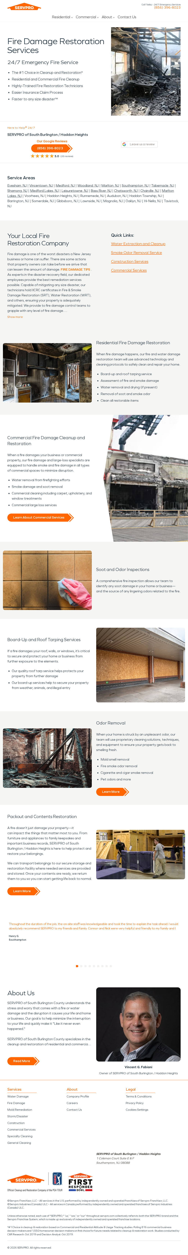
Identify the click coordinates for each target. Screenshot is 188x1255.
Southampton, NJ (135, 186)
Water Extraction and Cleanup (138, 243)
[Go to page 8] (107, 966)
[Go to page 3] (86, 966)
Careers (72, 1103)
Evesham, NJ (17, 186)
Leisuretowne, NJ (75, 191)
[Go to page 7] (102, 966)
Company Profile (78, 1096)
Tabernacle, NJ (162, 186)
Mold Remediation (19, 1109)
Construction (16, 1123)
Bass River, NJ (101, 191)
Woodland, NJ (88, 186)
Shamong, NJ (17, 191)
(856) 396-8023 (167, 8)
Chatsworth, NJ (126, 191)
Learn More (111, 792)
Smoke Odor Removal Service (136, 252)
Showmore (15, 317)
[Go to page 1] (77, 966)
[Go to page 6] (98, 966)
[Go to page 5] (94, 966)
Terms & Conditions (138, 1096)
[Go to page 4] (90, 966)
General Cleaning (19, 1143)
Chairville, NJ (149, 191)
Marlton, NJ (110, 186)
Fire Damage (16, 1103)
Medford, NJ (65, 186)
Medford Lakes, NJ (44, 191)
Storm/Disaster (17, 1116)
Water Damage (18, 1096)
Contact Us (127, 17)
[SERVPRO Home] (24, 6)
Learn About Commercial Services (38, 517)
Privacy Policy (135, 1103)
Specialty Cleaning (19, 1136)
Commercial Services (129, 270)
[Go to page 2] (81, 966)
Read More (21, 1061)
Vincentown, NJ (41, 186)
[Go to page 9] (111, 966)
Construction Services (129, 261)
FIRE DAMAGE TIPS (75, 269)
